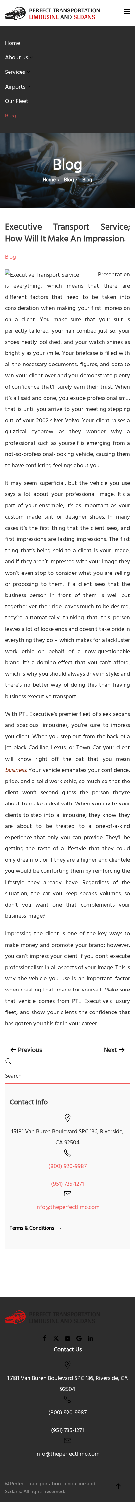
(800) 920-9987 (67, 1166)
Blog (10, 115)
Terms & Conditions (32, 1228)
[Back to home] (52, 13)
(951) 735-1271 (67, 1184)
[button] (127, 13)
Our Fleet (16, 101)
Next (110, 1050)
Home (12, 43)
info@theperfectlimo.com (67, 1207)
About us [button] (16, 57)
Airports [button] (15, 87)
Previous (30, 1050)
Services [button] (15, 72)
